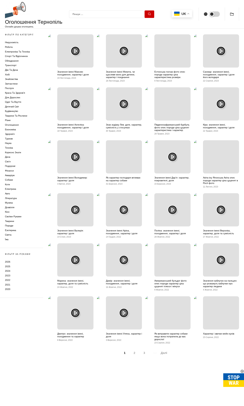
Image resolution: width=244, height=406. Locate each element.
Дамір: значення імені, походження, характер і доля (121, 282)
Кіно (7, 211)
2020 (7, 289)
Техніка (9, 147)
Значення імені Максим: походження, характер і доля (73, 73)
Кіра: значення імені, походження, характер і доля (219, 126)
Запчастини (11, 83)
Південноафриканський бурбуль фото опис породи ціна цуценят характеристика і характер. (171, 127)
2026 (7, 261)
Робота (9, 47)
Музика (9, 202)
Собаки (9, 179)
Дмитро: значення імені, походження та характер (70, 335)
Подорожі (10, 166)
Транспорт (10, 65)
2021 (7, 284)
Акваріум (10, 175)
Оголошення (12, 124)
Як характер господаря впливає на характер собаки (123, 179)
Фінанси (9, 170)
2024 (7, 271)
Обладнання (12, 60)
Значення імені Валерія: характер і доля (70, 232)
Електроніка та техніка (17, 51)
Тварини (9, 221)
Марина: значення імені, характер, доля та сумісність (72, 282)
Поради (9, 225)
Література (11, 198)
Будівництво (11, 111)
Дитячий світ (12, 106)
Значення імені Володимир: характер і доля (72, 179)
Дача (7, 157)
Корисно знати (13, 152)
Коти (7, 184)
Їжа (6, 239)
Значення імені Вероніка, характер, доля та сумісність (218, 232)
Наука (8, 143)
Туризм (9, 138)
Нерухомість (11, 42)
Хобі (7, 74)
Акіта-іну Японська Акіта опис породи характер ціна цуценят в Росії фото (220, 180)
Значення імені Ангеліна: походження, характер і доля (73, 126)
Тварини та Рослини (16, 115)
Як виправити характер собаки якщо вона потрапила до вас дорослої (171, 336)
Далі (164, 353)
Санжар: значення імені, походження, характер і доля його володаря (219, 74)
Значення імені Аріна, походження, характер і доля (121, 232)
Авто (7, 193)
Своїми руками (13, 216)
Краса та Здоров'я (15, 92)
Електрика (10, 189)
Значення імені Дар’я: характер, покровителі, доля (171, 179)
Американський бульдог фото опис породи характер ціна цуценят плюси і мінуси (170, 283)
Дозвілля (9, 207)
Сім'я (8, 161)
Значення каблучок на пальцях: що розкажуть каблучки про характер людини (220, 283)
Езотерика (10, 230)
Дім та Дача (11, 70)
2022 (7, 280)
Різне (8, 120)
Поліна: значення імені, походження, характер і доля (170, 232)
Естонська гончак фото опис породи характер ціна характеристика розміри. (169, 74)
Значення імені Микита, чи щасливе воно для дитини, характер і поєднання (120, 74)
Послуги (9, 88)
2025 (7, 266)
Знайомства (11, 79)
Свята (8, 234)
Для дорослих (12, 97)
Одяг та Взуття (13, 102)
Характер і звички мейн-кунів (218, 333)
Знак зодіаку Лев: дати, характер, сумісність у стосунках (124, 126)
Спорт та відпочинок (16, 56)
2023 (7, 275)
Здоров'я (10, 134)
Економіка (10, 129)
